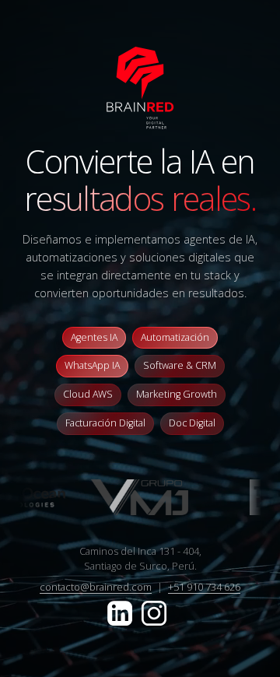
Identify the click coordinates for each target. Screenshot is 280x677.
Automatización (175, 337)
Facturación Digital (105, 423)
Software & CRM (179, 365)
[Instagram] (154, 611)
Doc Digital (192, 423)
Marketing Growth (176, 394)
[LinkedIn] (121, 611)
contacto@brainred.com (96, 587)
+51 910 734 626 (204, 587)
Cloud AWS (88, 394)
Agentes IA (94, 337)
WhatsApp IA (92, 365)
